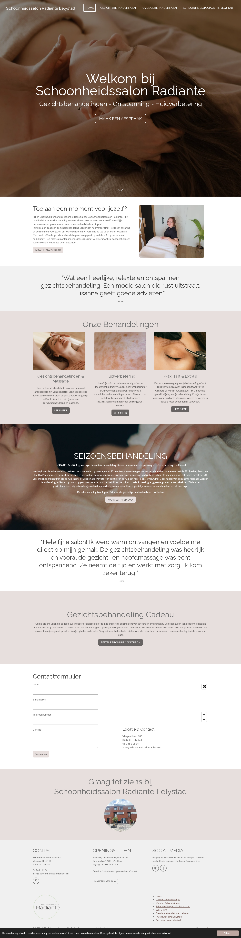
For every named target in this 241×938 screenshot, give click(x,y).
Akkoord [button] (228, 933)
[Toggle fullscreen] (204, 686)
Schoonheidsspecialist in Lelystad (173, 906)
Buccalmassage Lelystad (168, 920)
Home (159, 896)
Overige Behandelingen (168, 902)
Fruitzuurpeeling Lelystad (169, 916)
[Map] (165, 703)
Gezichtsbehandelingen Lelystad (172, 913)
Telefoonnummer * (43, 714)
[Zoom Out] (204, 719)
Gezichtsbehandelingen (168, 899)
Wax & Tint (161, 909)
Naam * (37, 684)
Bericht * (37, 729)
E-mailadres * (40, 699)
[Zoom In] (204, 714)
